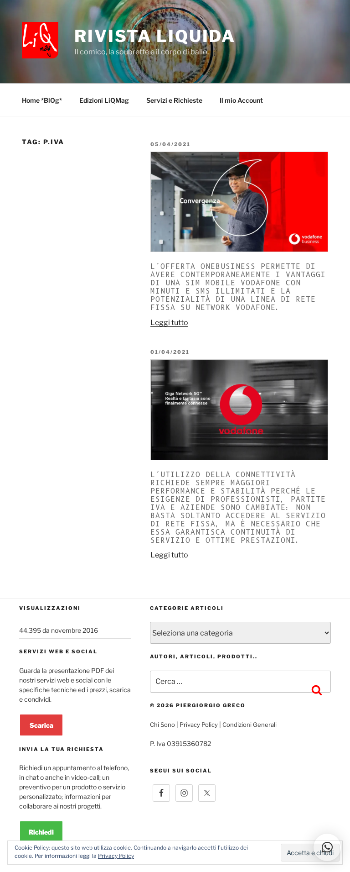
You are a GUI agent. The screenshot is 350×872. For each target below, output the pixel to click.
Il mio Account (241, 100)
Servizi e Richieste (174, 100)
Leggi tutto (169, 322)
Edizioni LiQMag (104, 100)
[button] (327, 847)
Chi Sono (162, 724)
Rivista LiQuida (155, 36)
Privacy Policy (199, 724)
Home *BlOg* (42, 100)
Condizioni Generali (249, 724)
